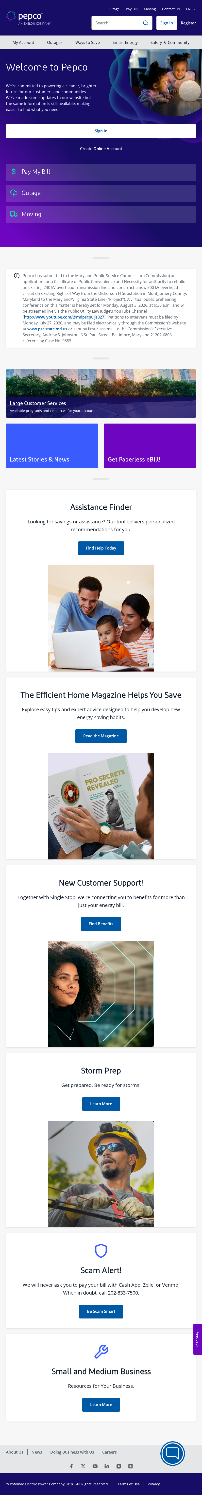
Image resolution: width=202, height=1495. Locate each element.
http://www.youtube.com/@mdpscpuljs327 (64, 317)
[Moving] (101, 214)
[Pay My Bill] (101, 172)
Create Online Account (101, 148)
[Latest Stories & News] (52, 446)
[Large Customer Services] (101, 393)
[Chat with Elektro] (172, 1453)
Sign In (101, 131)
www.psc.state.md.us (47, 329)
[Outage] (101, 193)
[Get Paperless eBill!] (150, 446)
